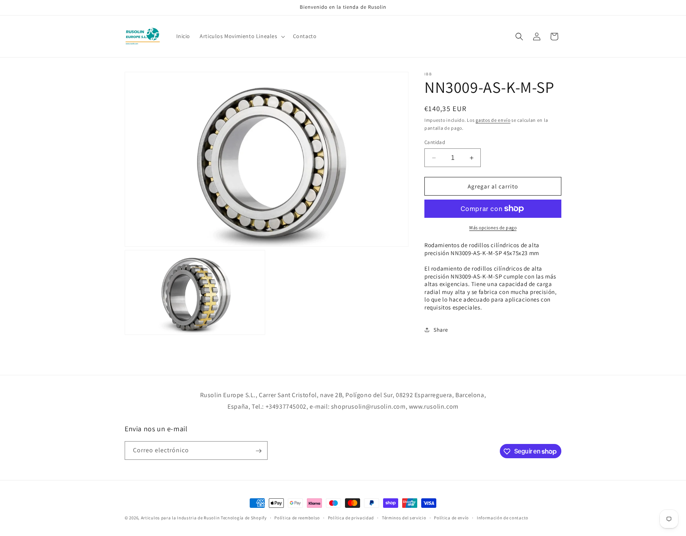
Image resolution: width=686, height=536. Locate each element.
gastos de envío (493, 120)
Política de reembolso (297, 517)
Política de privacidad (351, 517)
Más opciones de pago (492, 228)
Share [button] (441, 329)
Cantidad (434, 142)
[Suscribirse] (258, 451)
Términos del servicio (404, 517)
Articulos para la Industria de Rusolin (180, 518)
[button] (241, 36)
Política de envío (451, 517)
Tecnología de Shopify (244, 518)
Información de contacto (502, 517)
